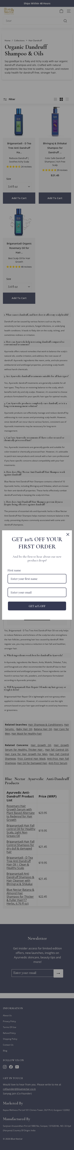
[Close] (68, 534)
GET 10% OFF (37, 606)
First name (14, 570)
